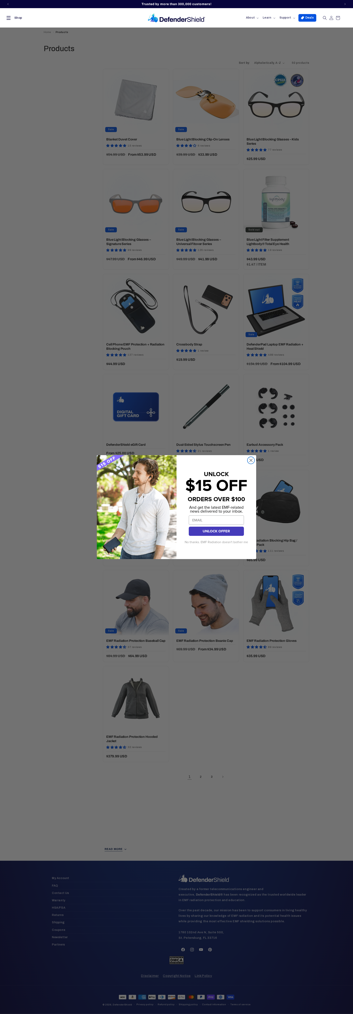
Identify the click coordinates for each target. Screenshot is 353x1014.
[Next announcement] (345, 4)
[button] (13, 17)
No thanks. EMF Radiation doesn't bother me (216, 542)
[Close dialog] (251, 460)
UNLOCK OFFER (216, 531)
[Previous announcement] (7, 4)
